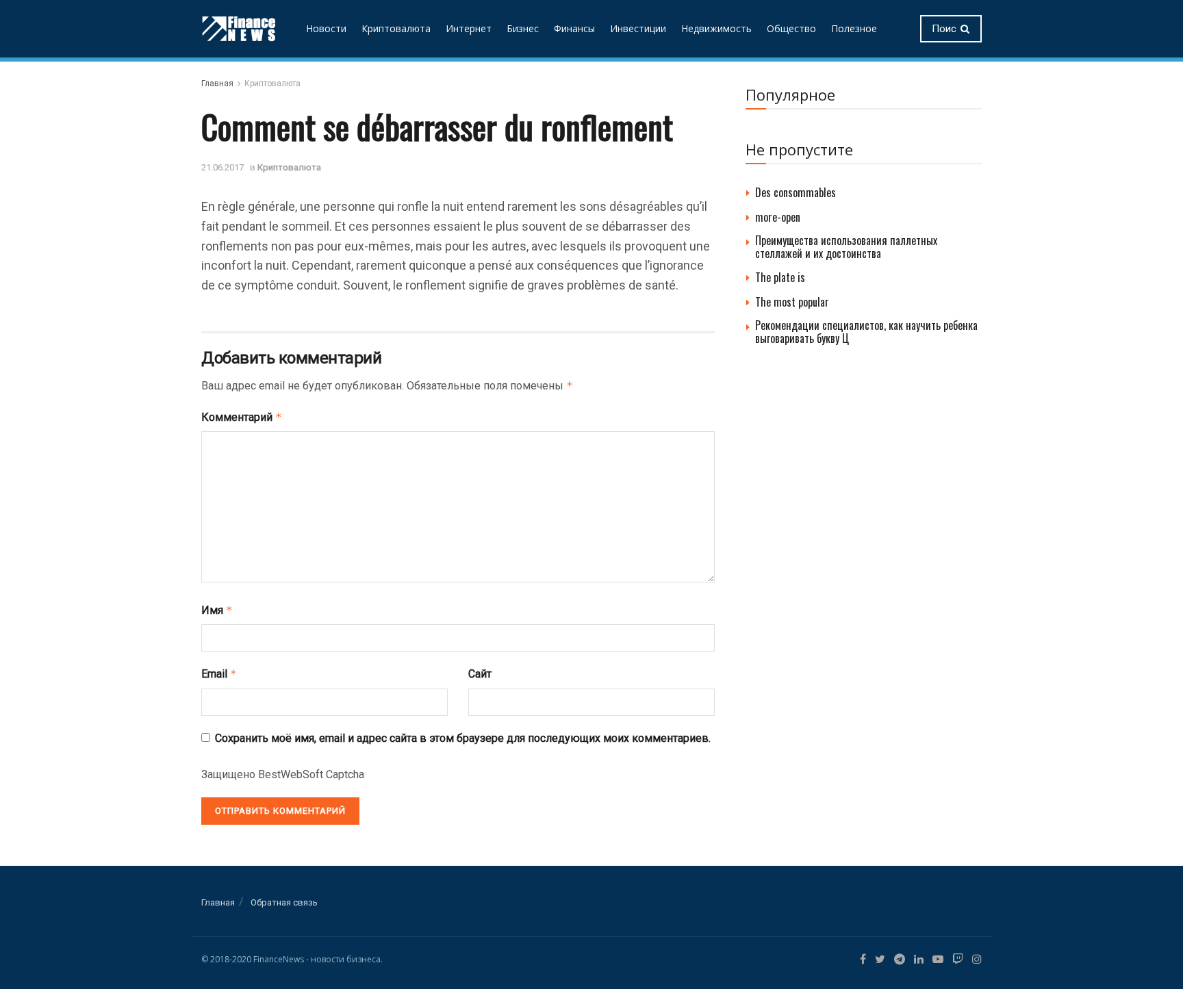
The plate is (780, 277)
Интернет (469, 28)
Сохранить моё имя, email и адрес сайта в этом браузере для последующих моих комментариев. (463, 738)
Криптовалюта (396, 28)
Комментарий (241, 417)
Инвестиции (638, 28)
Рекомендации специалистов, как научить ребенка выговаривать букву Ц (866, 331)
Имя (217, 610)
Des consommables (795, 192)
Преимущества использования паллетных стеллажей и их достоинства (846, 246)
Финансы (574, 28)
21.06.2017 (222, 167)
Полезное (854, 28)
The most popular (792, 302)
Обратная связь (284, 902)
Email (219, 673)
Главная (217, 83)
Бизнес (523, 28)
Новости (326, 28)
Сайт (480, 673)
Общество (791, 28)
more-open (777, 217)
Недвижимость (716, 28)
